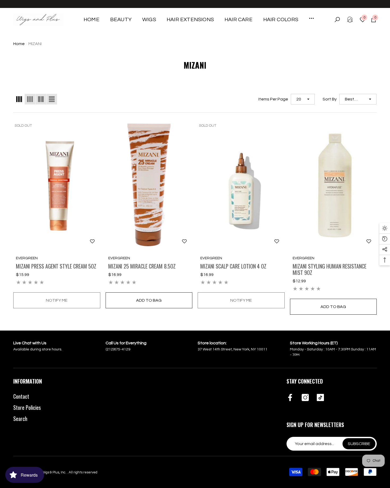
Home (19, 44)
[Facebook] (290, 398)
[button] (121, 19)
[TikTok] (320, 398)
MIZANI (35, 44)
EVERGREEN (27, 258)
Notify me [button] (56, 300)
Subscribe (359, 444)
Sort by (330, 99)
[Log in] (350, 19)
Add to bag (149, 300)
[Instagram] (305, 398)
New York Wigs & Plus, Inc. (46, 472)
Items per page (273, 99)
